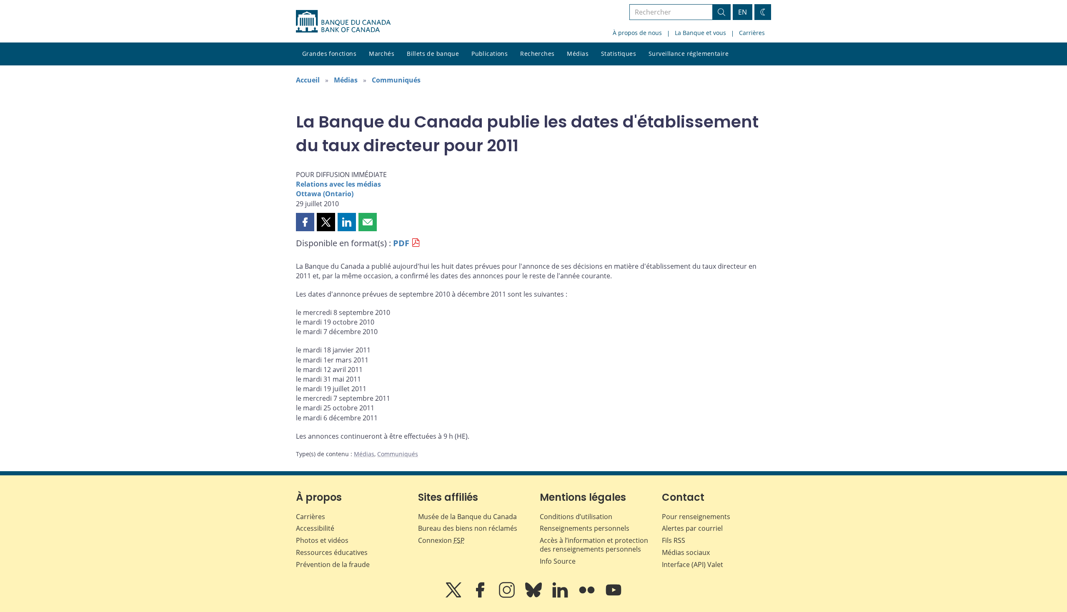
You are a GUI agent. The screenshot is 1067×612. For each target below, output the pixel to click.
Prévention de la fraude (333, 564)
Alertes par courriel (692, 528)
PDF (401, 243)
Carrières (752, 33)
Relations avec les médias (338, 184)
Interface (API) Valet (692, 564)
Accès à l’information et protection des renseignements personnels (594, 545)
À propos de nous (637, 33)
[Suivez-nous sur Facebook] (481, 595)
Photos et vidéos (322, 540)
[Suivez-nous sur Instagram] (507, 595)
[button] (305, 222)
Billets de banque (433, 53)
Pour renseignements (696, 516)
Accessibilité (315, 528)
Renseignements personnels (584, 528)
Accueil (308, 80)
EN (742, 12)
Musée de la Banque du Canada (467, 516)
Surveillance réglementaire (689, 53)
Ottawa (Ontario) (324, 193)
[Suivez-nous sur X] (454, 595)
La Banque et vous (700, 33)
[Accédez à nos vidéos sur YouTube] (613, 595)
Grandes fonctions (329, 53)
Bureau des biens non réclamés (467, 528)
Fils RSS (673, 540)
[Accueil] (343, 21)
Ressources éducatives (332, 552)
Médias (578, 53)
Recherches (537, 53)
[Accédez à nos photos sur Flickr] (587, 595)
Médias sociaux (686, 552)
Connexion (441, 540)
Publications (489, 53)
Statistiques (618, 53)
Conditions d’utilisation (576, 516)
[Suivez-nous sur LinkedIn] (561, 595)
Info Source (558, 561)
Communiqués (396, 80)
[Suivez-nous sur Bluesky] (534, 595)
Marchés (381, 53)
